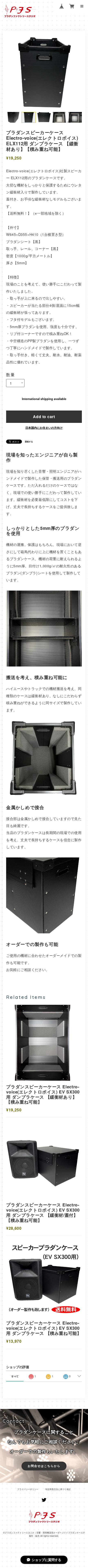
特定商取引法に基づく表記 (58, 1489)
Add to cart (44, 416)
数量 (10, 375)
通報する (29, 442)
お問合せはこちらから (44, 1466)
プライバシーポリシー (27, 1489)
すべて (15, 1376)
